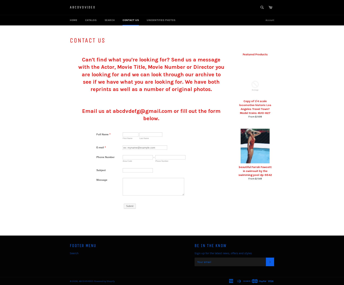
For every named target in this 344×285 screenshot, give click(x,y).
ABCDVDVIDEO (83, 7)
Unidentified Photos (161, 20)
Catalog (91, 20)
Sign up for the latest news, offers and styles (223, 253)
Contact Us (131, 20)
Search (110, 20)
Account (270, 20)
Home (73, 20)
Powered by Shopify (104, 281)
